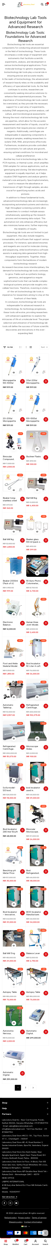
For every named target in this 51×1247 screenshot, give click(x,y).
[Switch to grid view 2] (30, 347)
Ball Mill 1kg (31, 498)
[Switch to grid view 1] (25, 347)
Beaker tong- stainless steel (10, 499)
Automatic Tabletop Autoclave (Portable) (8, 706)
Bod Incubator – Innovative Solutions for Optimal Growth (11, 913)
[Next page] (33, 1088)
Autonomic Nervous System (8, 1032)
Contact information (33, 1222)
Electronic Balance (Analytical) (8, 623)
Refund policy (10, 1218)
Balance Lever (33, 953)
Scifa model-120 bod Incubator (9, 789)
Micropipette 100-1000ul (9, 381)
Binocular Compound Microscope (9, 457)
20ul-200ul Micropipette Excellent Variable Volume (34, 381)
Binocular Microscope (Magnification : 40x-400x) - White (33, 830)
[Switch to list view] (21, 347)
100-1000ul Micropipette (32, 419)
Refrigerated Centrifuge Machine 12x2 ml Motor (34, 706)
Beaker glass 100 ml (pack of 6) (33, 540)
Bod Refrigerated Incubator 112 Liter (32, 871)
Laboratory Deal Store (12, 1152)
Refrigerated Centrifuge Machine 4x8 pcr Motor (9, 747)
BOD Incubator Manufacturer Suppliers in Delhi (33, 913)
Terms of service (39, 1218)
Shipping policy (16, 1222)
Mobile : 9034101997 (11, 1192)
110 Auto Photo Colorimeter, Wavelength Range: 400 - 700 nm (33, 582)
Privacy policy (24, 1218)
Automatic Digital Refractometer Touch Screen (33, 1032)
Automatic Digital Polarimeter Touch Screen (9, 1073)
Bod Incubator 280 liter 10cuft (10, 830)
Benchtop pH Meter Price (9, 871)
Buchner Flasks (33, 456)
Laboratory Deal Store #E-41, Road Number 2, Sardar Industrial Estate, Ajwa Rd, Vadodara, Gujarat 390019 (25, 1145)
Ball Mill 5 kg (9, 953)
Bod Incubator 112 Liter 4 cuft (33, 664)
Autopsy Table (10, 992)
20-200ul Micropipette (9, 419)
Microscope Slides (32, 747)
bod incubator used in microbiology (33, 789)
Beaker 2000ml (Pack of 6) (10, 582)
